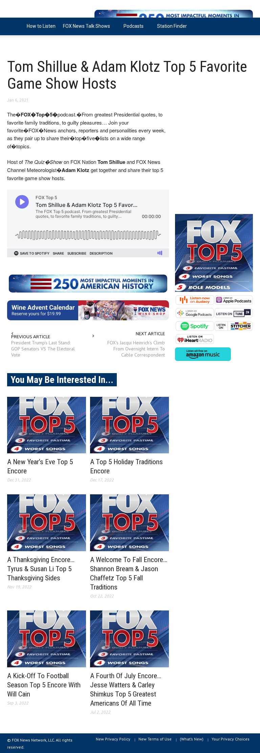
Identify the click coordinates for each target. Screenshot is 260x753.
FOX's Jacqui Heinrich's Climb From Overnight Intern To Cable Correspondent (136, 349)
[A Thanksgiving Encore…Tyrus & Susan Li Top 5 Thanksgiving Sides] (46, 522)
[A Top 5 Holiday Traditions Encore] (129, 425)
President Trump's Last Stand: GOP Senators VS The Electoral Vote (43, 349)
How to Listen (41, 26)
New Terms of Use (155, 738)
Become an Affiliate (32, 43)
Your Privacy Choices (231, 738)
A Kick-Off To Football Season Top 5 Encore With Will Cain (44, 685)
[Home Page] (15, 26)
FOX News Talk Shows (84, 29)
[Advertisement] (214, 158)
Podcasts (132, 29)
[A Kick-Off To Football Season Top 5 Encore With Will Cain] (46, 638)
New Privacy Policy (113, 738)
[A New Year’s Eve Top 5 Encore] (46, 425)
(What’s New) (191, 738)
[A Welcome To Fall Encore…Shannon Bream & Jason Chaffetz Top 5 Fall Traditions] (129, 522)
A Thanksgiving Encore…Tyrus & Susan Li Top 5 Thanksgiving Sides (40, 569)
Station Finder (172, 26)
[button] (246, 26)
